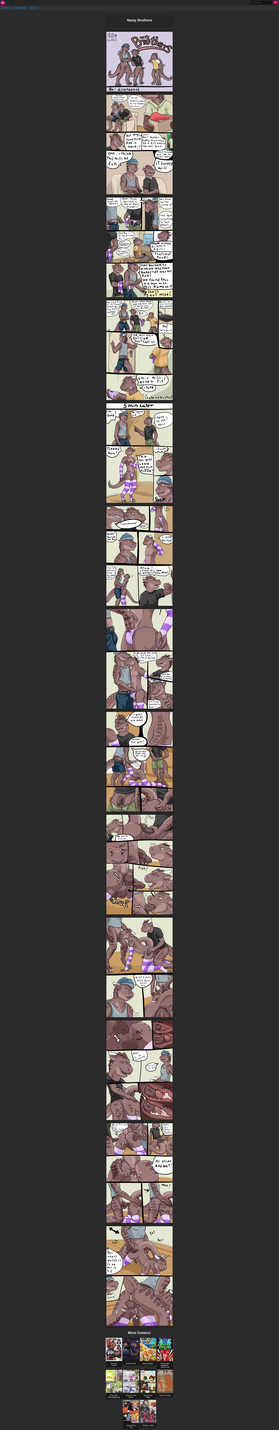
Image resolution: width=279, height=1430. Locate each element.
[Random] (34, 8)
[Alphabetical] (20, 8)
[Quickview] (6, 8)
